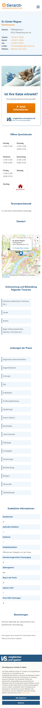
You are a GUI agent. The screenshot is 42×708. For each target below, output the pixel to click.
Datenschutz (25, 693)
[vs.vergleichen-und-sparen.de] (11, 661)
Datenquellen (6, 277)
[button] (21, 253)
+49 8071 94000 (17, 37)
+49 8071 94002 (17, 43)
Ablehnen (21, 703)
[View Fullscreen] (37, 245)
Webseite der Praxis (18, 49)
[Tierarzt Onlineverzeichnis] (12, 9)
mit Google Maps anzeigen (20, 248)
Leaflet (5, 275)
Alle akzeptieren (21, 698)
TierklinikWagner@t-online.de (22, 46)
